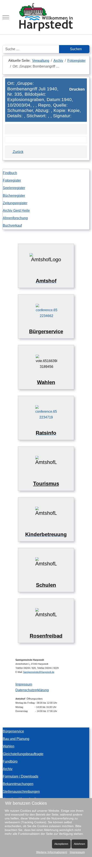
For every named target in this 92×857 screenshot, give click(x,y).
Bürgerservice (13, 731)
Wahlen (8, 746)
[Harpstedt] (46, 17)
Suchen (75, 49)
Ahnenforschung (15, 218)
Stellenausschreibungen (21, 791)
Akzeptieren (61, 843)
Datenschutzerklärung (32, 690)
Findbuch (10, 173)
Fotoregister (12, 180)
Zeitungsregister (15, 203)
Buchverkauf (12, 225)
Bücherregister (14, 195)
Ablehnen (79, 843)
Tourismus (46, 483)
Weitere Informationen (51, 852)
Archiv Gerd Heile (16, 210)
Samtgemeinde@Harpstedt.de (38, 672)
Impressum (23, 684)
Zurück (17, 152)
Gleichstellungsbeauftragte (23, 754)
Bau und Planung (16, 739)
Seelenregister (14, 188)
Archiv (7, 769)
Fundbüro (10, 761)
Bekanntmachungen (18, 784)
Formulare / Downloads (20, 776)
